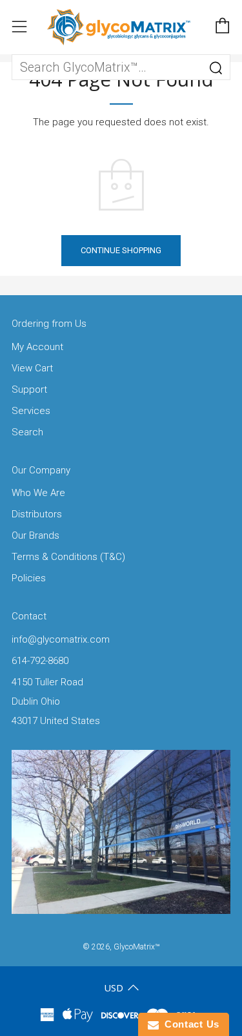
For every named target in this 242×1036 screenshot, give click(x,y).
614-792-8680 (40, 661)
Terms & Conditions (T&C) (68, 557)
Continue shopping (121, 250)
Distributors (37, 514)
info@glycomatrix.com (61, 639)
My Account (37, 347)
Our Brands (35, 535)
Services (31, 411)
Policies (29, 578)
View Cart (32, 368)
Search (27, 432)
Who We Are (38, 493)
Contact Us (189, 1024)
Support (29, 389)
